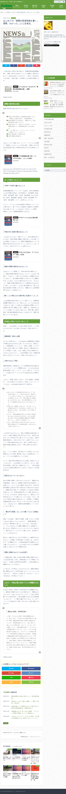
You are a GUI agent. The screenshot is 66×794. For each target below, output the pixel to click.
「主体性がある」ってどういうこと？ (29, 736)
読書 (52, 5)
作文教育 (26, 5)
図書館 (43, 5)
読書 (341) (47, 151)
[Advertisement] (55, 61)
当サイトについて (17, 5)
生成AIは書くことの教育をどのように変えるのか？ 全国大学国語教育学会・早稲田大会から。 (25, 707)
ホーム (3, 12)
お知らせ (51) (47, 122)
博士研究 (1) (47, 132)
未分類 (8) (47, 141)
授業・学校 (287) (48, 138)
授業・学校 (34, 5)
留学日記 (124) (48, 144)
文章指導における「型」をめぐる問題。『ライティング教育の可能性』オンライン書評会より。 (25, 712)
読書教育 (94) (47, 154)
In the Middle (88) (49, 119)
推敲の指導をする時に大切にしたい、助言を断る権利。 (25, 697)
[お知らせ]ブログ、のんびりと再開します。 (15, 732)
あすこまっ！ (12, 791)
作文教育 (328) (48, 129)
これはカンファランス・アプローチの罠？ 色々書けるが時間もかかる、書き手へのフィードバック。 (25, 717)
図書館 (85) (47, 135)
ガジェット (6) (48, 125)
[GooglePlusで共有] (21, 65)
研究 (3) (46, 148)
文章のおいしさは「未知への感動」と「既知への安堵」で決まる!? (25, 702)
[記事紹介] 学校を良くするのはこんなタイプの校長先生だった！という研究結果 (57, 84)
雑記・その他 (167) (49, 157)
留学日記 (61, 5)
